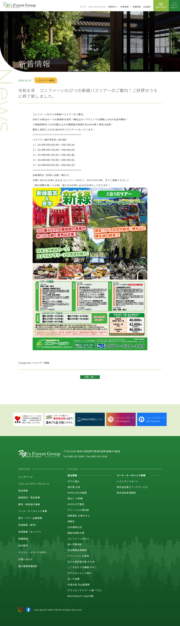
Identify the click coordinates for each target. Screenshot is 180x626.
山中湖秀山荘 (75, 527)
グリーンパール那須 (78, 555)
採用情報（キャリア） (30, 531)
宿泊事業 (23, 490)
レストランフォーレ (127, 481)
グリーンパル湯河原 (78, 510)
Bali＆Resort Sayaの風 (80, 596)
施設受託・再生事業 (29, 497)
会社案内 (23, 545)
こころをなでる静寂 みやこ (82, 567)
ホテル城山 (74, 481)
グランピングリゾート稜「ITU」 (85, 590)
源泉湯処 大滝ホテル (79, 515)
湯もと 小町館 (75, 498)
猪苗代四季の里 (76, 533)
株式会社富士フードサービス (132, 487)
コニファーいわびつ (78, 538)
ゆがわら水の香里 (77, 492)
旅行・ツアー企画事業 (30, 518)
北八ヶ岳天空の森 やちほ (81, 561)
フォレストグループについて (34, 483)
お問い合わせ (25, 559)
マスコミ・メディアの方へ (32, 552)
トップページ (25, 477)
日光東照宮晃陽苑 (77, 550)
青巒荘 (71, 521)
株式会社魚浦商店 (126, 492)
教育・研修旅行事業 (29, 504)
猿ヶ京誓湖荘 (75, 544)
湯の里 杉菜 (74, 487)
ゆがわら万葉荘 (76, 504)
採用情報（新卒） (28, 525)
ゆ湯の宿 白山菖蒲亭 (79, 584)
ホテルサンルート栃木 (80, 573)
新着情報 (23, 538)
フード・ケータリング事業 (32, 511)
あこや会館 (74, 578)
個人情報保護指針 (28, 566)
